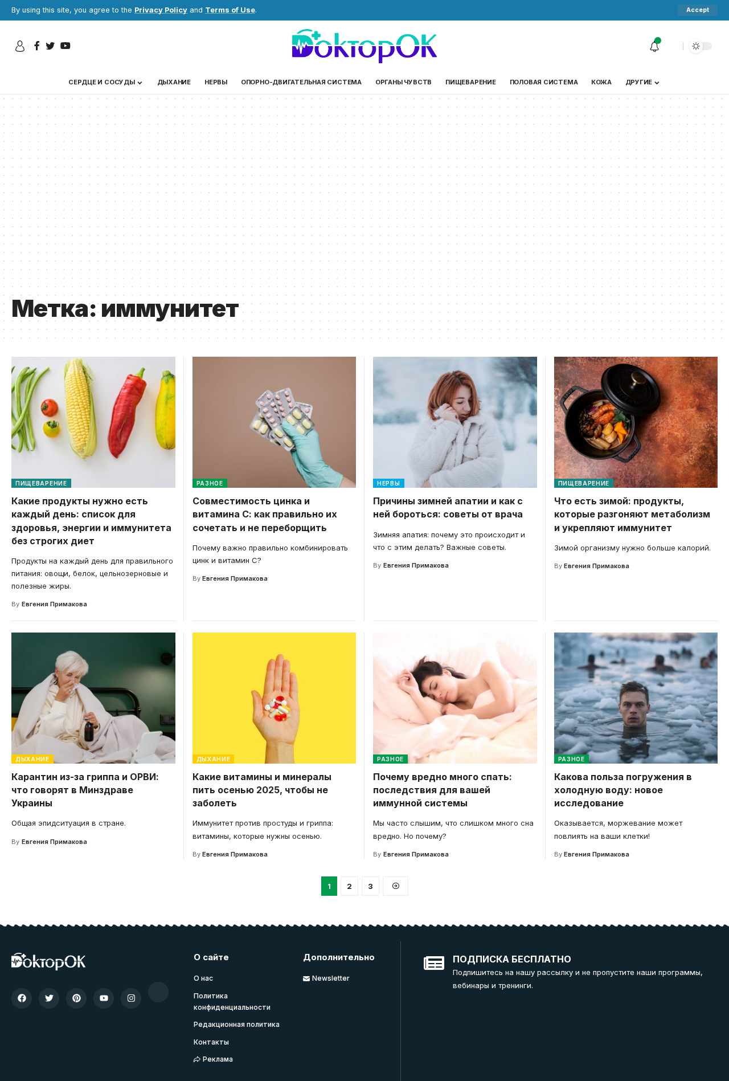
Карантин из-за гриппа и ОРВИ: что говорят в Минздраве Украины (85, 790)
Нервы (388, 483)
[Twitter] (49, 998)
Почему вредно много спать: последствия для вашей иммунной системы (442, 790)
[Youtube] (103, 998)
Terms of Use (230, 10)
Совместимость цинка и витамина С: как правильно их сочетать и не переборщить (265, 514)
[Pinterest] (76, 998)
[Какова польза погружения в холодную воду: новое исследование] (636, 698)
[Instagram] (131, 998)
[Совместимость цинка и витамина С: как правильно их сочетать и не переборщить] (275, 422)
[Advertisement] (364, 203)
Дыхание (32, 759)
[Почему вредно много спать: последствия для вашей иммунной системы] (455, 698)
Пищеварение (41, 483)
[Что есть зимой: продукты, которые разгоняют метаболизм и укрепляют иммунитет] (636, 422)
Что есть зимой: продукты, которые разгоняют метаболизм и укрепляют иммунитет (632, 514)
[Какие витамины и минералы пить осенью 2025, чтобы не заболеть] (275, 698)
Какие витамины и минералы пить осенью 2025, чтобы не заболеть (262, 790)
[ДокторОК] (364, 46)
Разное (209, 483)
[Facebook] (21, 998)
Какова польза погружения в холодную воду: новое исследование (623, 790)
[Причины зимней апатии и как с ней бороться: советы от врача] (455, 422)
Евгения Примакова (54, 604)
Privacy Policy (160, 10)
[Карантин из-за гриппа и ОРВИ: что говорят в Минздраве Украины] (93, 698)
